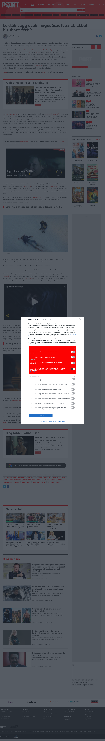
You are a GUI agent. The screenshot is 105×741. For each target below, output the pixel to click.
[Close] (80, 320)
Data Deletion (43, 421)
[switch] (73, 352)
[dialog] (52, 370)
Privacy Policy (61, 421)
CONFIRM (41, 415)
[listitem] (52, 348)
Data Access (52, 421)
